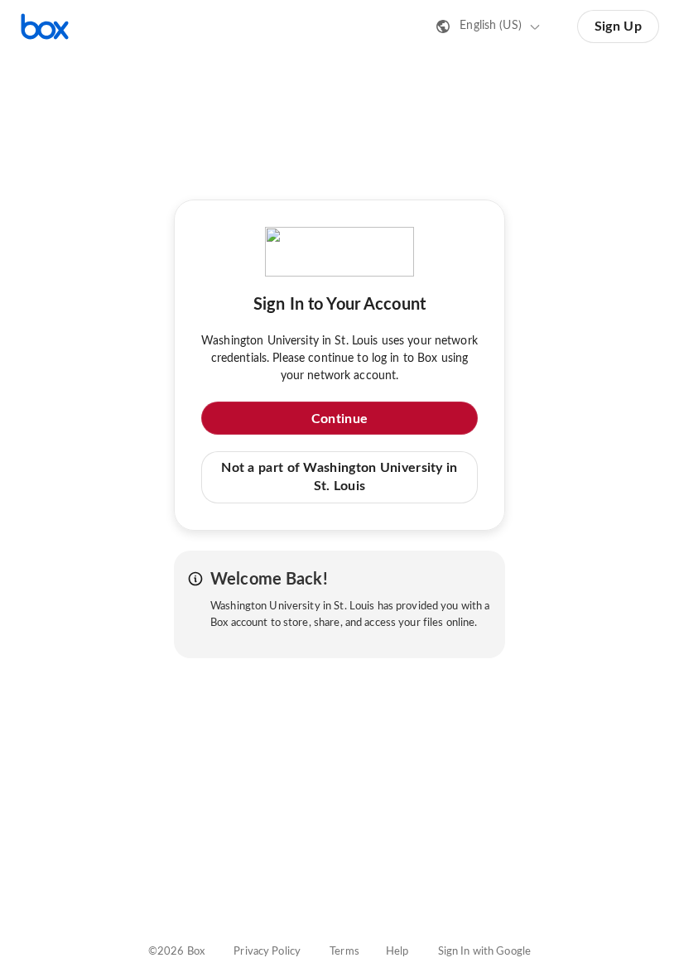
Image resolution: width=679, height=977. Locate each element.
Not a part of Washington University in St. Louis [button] (339, 477)
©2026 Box (176, 951)
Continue (339, 419)
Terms (344, 951)
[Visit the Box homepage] (45, 26)
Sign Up (618, 26)
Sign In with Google (484, 951)
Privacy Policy (267, 951)
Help (397, 951)
